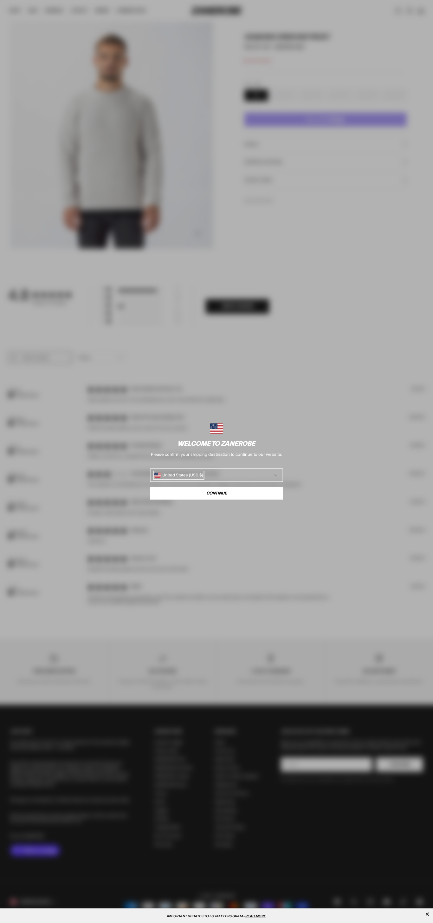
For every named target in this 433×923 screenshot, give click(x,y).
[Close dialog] (427, 914)
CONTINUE (216, 493)
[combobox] (178, 475)
